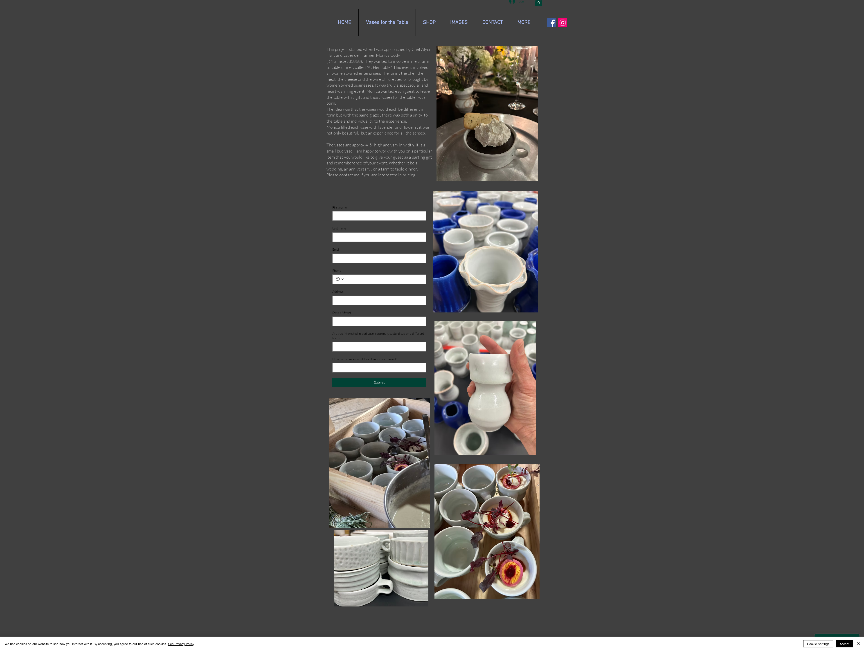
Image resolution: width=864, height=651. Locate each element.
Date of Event (341, 312)
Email (336, 249)
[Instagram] (562, 22)
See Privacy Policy (181, 644)
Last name (339, 228)
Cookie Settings (818, 644)
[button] (459, 22)
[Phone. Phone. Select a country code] (339, 279)
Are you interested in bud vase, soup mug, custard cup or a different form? (378, 336)
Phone (336, 270)
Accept (844, 644)
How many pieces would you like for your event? (364, 359)
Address (338, 291)
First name (339, 207)
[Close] (858, 643)
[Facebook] (551, 22)
